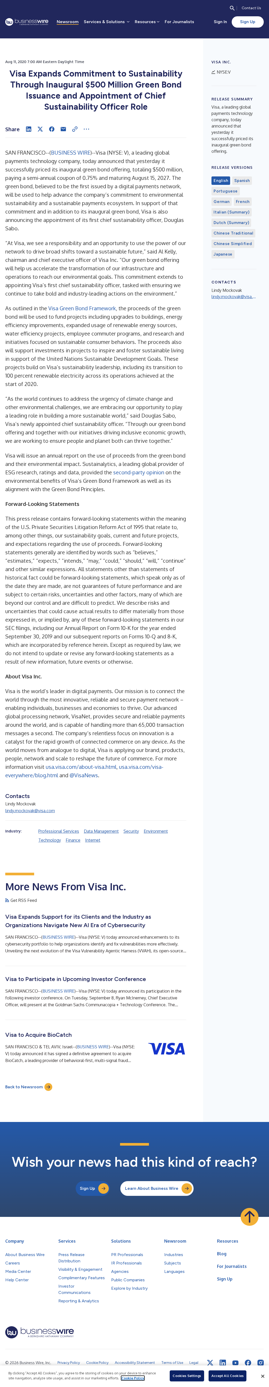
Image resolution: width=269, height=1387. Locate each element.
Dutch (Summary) (231, 222)
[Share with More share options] (86, 129)
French (243, 201)
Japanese (223, 254)
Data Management (101, 831)
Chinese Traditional (233, 233)
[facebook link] (248, 1363)
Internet (92, 840)
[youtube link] (235, 1362)
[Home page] (26, 22)
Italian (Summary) (232, 212)
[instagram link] (260, 1363)
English (221, 180)
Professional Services (58, 831)
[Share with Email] (63, 129)
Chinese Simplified (233, 243)
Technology (49, 840)
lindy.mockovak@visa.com (30, 810)
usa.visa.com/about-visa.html (81, 766)
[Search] (232, 8)
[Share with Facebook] (52, 129)
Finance (73, 840)
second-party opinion (138, 472)
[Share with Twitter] (40, 129)
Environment (156, 831)
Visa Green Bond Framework (82, 308)
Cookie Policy (132, 1378)
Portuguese (226, 191)
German (222, 201)
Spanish (242, 180)
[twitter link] (210, 1363)
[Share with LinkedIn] (28, 129)
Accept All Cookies (227, 1376)
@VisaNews (84, 775)
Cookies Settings (187, 1376)
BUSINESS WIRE (70, 152)
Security (131, 831)
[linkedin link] (223, 1363)
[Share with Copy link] (75, 129)
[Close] (262, 1376)
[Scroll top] (249, 1217)
